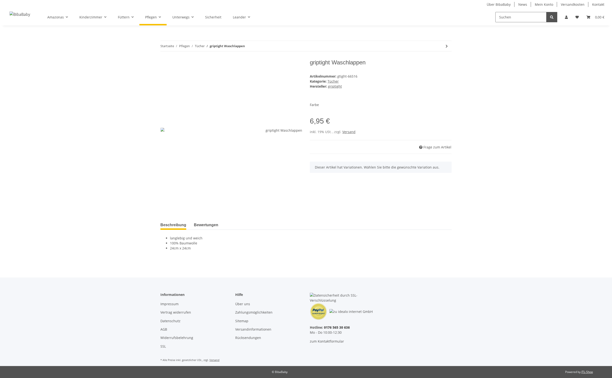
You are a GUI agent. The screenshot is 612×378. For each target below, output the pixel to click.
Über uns (242, 304)
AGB (163, 329)
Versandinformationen (253, 329)
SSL (163, 346)
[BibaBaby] (20, 14)
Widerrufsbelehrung (176, 337)
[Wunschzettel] (577, 17)
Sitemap (241, 321)
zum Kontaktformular (327, 341)
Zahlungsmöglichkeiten (254, 312)
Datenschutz (170, 321)
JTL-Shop (587, 372)
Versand (348, 132)
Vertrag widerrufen (175, 312)
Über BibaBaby (499, 4)
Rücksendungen (248, 337)
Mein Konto (544, 4)
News (522, 4)
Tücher (333, 81)
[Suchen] (551, 17)
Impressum (169, 304)
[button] (566, 17)
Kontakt (598, 4)
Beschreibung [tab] (173, 225)
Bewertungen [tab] (206, 225)
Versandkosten (573, 4)
